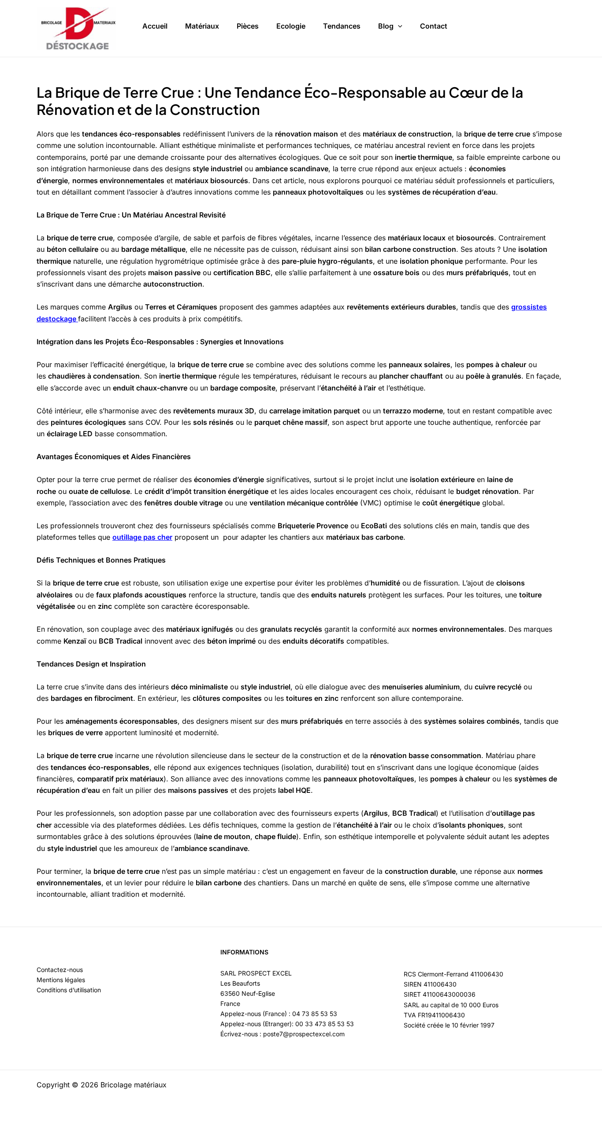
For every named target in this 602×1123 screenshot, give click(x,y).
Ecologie (290, 26)
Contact (433, 26)
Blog (386, 26)
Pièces (248, 26)
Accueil (154, 26)
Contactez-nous (60, 969)
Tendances (341, 26)
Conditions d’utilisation (69, 990)
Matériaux (202, 26)
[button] (398, 26)
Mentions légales (61, 979)
